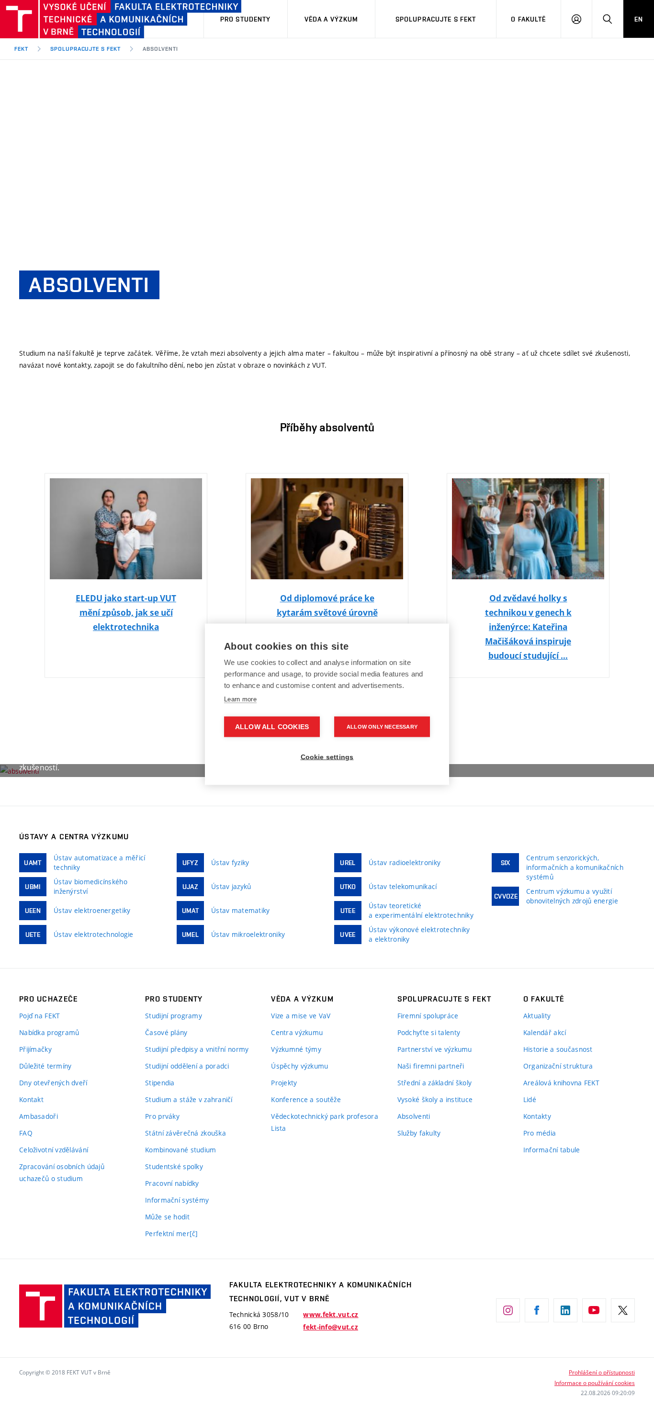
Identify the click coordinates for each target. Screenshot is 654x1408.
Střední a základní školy (434, 1082)
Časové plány (166, 1032)
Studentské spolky (174, 1166)
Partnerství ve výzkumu (434, 1049)
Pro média (539, 1133)
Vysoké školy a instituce (435, 1099)
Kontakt (31, 1099)
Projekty (284, 1082)
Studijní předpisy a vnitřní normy (196, 1049)
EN (638, 19)
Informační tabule (551, 1149)
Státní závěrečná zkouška (185, 1133)
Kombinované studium (180, 1149)
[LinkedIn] (565, 1310)
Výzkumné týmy (296, 1049)
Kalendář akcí (544, 1032)
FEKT (21, 48)
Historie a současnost (558, 1049)
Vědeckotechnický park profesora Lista (324, 1122)
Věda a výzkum (331, 19)
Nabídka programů (49, 1032)
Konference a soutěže (306, 1099)
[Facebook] (537, 1310)
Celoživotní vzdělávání (53, 1149)
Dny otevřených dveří (53, 1082)
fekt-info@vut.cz (330, 1327)
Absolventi (160, 48)
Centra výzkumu (297, 1032)
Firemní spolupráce (428, 1015)
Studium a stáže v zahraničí (189, 1099)
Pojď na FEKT (39, 1015)
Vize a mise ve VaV (300, 1015)
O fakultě (528, 19)
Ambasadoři (38, 1116)
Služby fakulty (419, 1133)
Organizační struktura (558, 1065)
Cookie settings (327, 756)
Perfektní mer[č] (171, 1233)
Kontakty (537, 1116)
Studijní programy (173, 1015)
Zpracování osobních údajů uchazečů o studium (61, 1172)
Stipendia (160, 1082)
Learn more (240, 698)
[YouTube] (594, 1310)
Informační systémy (177, 1200)
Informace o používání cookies (594, 1382)
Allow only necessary (382, 726)
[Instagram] (508, 1310)
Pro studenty (245, 19)
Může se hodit (167, 1216)
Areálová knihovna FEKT (561, 1082)
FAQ (26, 1133)
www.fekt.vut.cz (330, 1314)
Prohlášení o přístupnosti (602, 1372)
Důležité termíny (45, 1065)
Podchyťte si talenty (429, 1032)
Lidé (529, 1099)
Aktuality (537, 1015)
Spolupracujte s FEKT (435, 19)
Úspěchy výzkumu (299, 1065)
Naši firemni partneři (430, 1065)
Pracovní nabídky (172, 1183)
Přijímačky (35, 1049)
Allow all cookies (272, 726)
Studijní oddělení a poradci (187, 1065)
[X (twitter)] (623, 1310)
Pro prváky (162, 1116)
